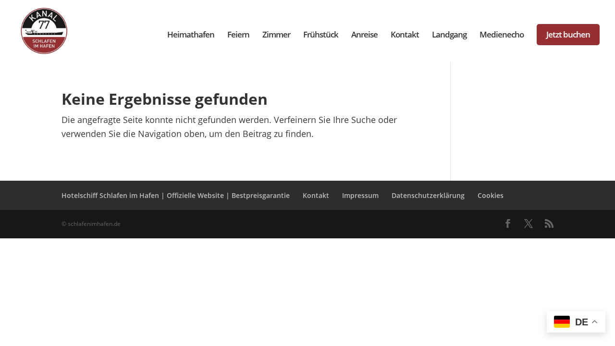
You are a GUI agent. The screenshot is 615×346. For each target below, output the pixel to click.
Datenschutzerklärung (428, 195)
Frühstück (320, 35)
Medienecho (502, 35)
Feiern (238, 35)
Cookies (491, 195)
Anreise (364, 35)
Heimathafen (190, 35)
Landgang (449, 35)
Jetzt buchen (568, 34)
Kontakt (405, 35)
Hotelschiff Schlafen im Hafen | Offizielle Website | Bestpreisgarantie (176, 195)
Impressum (360, 195)
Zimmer (276, 35)
